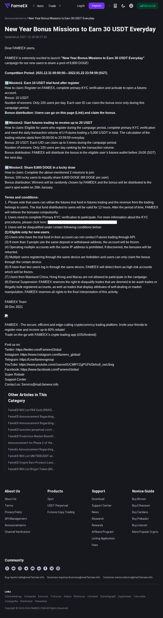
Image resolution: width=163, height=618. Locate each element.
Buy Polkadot (140, 518)
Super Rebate (14, 374)
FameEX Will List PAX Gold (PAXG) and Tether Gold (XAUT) (32, 410)
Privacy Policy (13, 512)
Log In (81, 6)
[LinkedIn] (39, 568)
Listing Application (103, 538)
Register (96, 5)
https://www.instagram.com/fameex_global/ (50, 354)
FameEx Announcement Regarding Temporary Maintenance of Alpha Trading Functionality (32, 449)
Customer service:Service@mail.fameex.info (127, 577)
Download (98, 499)
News (95, 512)
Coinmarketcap (13, 596)
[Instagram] (19, 568)
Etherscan (79, 596)
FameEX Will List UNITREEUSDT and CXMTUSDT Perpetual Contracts (32, 456)
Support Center (15, 379)
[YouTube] (13, 568)
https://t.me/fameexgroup (36, 359)
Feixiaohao (41, 601)
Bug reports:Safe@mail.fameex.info (24, 577)
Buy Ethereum (141, 505)
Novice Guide (143, 491)
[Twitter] (7, 568)
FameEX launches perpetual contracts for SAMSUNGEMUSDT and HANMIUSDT (32, 430)
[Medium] (51, 568)
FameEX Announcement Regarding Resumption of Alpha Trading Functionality (32, 416)
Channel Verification (17, 532)
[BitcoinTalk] (58, 568)
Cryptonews (124, 596)
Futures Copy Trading (61, 512)
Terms (9, 505)
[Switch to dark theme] (123, 5)
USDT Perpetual (58, 505)
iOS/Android (86, 334)
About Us (12, 491)
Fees (95, 545)
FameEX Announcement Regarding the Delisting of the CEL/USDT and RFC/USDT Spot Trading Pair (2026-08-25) (32, 423)
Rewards (97, 525)
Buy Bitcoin (139, 499)
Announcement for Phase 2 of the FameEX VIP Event (32, 443)
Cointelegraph (108, 596)
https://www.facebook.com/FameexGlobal (49, 369)
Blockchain (26, 601)
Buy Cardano (140, 512)
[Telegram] (26, 568)
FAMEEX (11, 324)
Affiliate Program (103, 532)
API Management (16, 518)
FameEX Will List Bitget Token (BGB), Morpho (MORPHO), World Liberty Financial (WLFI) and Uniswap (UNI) (32, 469)
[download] (115, 5)
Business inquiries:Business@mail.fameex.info (73, 577)
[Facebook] (45, 568)
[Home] (16, 5)
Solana (67, 596)
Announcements (15, 18)
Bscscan (43, 596)
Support (98, 491)
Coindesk (92, 596)
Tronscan (55, 596)
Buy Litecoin (139, 525)
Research (98, 518)
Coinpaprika (11, 601)
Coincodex (139, 596)
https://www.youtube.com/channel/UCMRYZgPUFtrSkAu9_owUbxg (66, 364)
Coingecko (30, 596)
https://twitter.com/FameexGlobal (38, 349)
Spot (51, 499)
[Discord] (32, 568)
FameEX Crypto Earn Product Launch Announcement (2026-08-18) (32, 462)
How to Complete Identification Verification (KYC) (82, 222)
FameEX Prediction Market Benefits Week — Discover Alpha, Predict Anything (32, 436)
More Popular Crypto (145, 532)
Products (55, 491)
